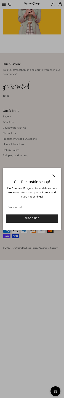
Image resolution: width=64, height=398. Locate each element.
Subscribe (32, 218)
